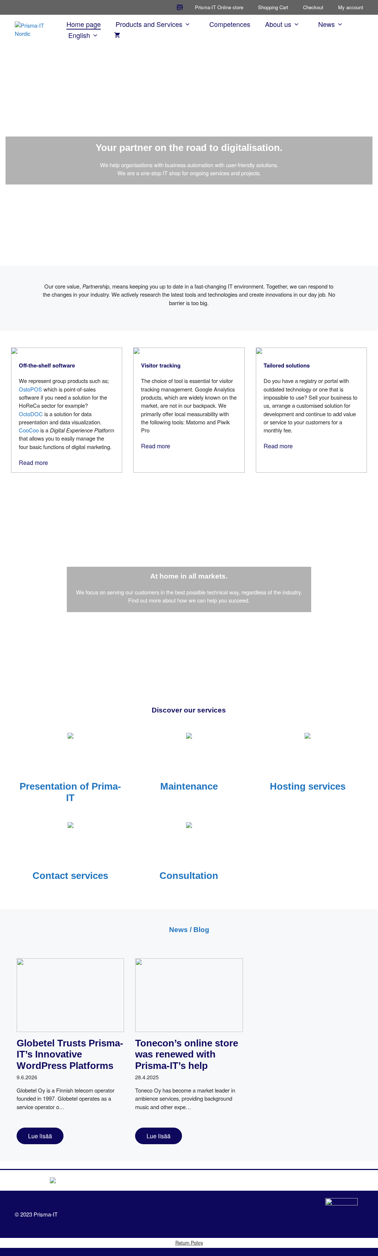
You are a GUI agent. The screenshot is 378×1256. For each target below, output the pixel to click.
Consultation (188, 875)
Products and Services (149, 24)
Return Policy (189, 1242)
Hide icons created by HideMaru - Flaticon (328, 1252)
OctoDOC (31, 414)
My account (350, 7)
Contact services (70, 875)
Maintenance (189, 786)
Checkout (313, 7)
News (326, 24)
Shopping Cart (273, 7)
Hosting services (308, 786)
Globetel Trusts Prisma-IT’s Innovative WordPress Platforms (70, 1054)
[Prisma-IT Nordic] (34, 28)
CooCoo (29, 430)
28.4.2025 (147, 1077)
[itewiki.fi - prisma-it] (341, 1214)
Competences (229, 24)
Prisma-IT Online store (219, 7)
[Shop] (179, 7)
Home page (83, 24)
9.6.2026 (27, 1077)
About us (278, 24)
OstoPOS (30, 389)
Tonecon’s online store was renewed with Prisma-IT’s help (186, 1054)
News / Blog (189, 930)
